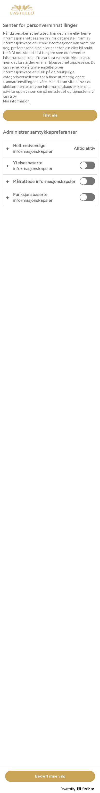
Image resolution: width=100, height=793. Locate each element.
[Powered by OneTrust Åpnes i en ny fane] (79, 790)
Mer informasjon (16, 101)
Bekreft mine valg (50, 776)
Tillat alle (50, 115)
